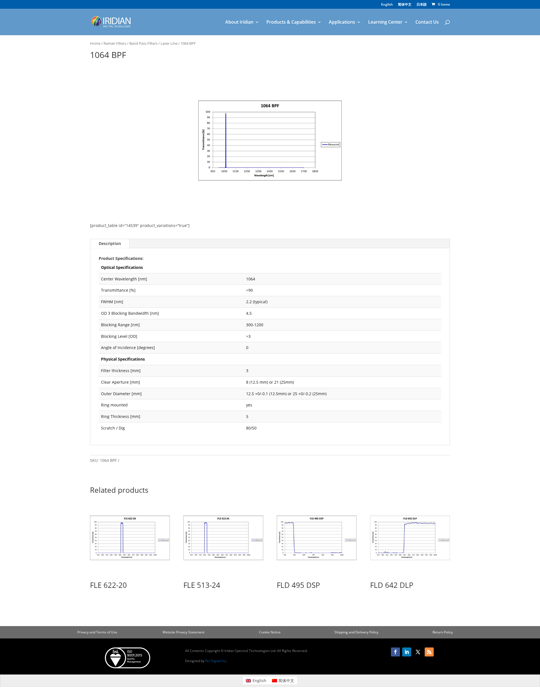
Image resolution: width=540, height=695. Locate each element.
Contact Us (427, 22)
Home (95, 43)
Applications (342, 22)
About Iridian (239, 22)
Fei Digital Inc (215, 660)
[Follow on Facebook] (395, 651)
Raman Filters (115, 43)
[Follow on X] (417, 651)
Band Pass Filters (143, 43)
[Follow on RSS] (429, 651)
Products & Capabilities (291, 22)
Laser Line (169, 43)
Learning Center (385, 22)
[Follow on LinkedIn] (406, 651)
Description (110, 243)
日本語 (422, 5)
